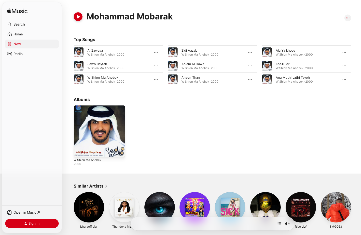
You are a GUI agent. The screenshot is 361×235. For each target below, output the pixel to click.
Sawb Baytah (97, 64)
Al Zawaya (95, 50)
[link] (91, 186)
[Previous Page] (68, 207)
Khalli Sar (283, 64)
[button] (31, 24)
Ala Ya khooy (285, 50)
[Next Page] (356, 207)
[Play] (78, 16)
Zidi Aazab (189, 50)
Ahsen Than (190, 77)
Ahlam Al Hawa (192, 64)
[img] (17, 11)
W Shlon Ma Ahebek (102, 77)
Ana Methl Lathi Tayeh (293, 77)
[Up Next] (279, 223)
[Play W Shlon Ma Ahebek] (79, 151)
